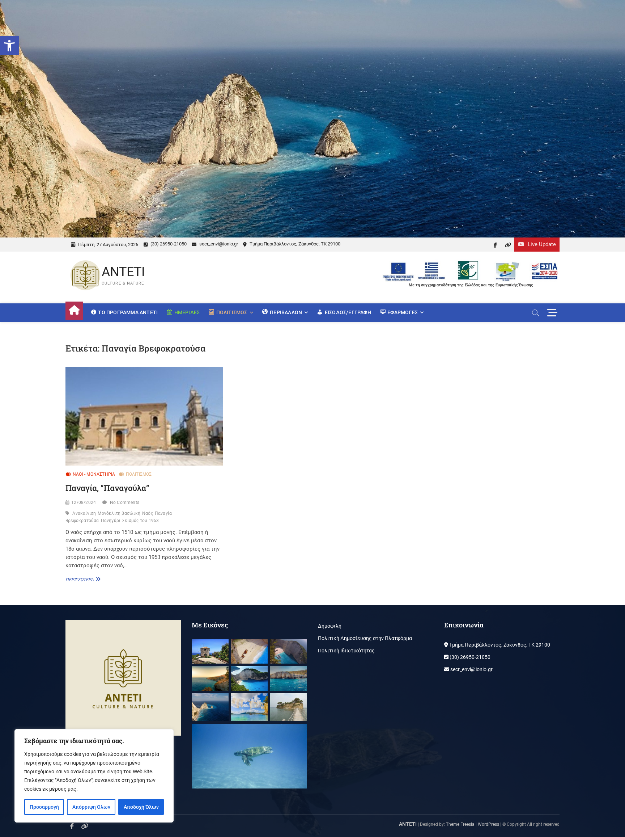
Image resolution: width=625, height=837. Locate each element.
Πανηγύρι (111, 520)
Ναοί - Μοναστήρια (94, 474)
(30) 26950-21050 (168, 244)
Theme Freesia (460, 824)
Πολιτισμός (139, 474)
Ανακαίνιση (84, 513)
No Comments (124, 502)
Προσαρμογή (44, 807)
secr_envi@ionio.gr (218, 244)
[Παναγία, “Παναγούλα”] (144, 416)
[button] (9, 45)
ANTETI (123, 271)
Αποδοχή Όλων (141, 807)
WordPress (488, 824)
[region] (94, 776)
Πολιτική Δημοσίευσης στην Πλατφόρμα (365, 638)
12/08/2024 (83, 502)
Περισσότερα (82, 579)
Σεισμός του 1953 (140, 520)
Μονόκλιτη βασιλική (119, 513)
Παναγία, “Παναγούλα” (107, 488)
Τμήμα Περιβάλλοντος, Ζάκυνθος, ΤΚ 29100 (294, 244)
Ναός (147, 513)
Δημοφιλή (329, 626)
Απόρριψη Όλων (91, 807)
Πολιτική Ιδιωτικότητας (346, 650)
